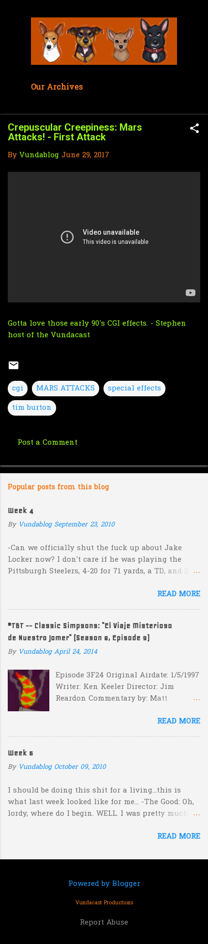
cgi (17, 388)
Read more (178, 594)
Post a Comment (47, 442)
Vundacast (70, 335)
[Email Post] (13, 369)
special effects (134, 388)
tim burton (32, 408)
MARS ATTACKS (65, 388)
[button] (194, 129)
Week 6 (20, 753)
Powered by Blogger (104, 884)
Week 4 (20, 510)
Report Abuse (104, 922)
